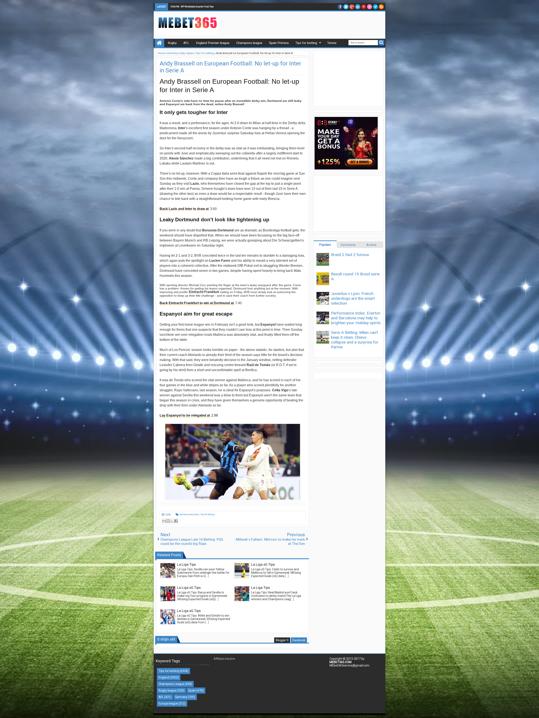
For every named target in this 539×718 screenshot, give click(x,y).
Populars (325, 244)
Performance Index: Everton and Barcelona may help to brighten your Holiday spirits (356, 318)
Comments (348, 245)
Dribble (369, 6)
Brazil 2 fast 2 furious (350, 254)
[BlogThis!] (168, 521)
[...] (207, 576)
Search (381, 42)
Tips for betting (207, 514)
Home (159, 43)
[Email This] (164, 521)
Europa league (168, 703)
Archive (371, 245)
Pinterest (363, 6)
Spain (196, 514)
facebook (340, 6)
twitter (345, 6)
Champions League (171, 684)
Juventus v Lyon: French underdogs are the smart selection (353, 298)
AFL (161, 697)
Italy (191, 514)
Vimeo (375, 6)
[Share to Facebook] (176, 521)
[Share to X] (172, 521)
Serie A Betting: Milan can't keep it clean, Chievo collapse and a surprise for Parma (354, 339)
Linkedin (357, 6)
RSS (381, 6)
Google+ (351, 6)
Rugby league (168, 690)
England (164, 677)
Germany (183, 514)
